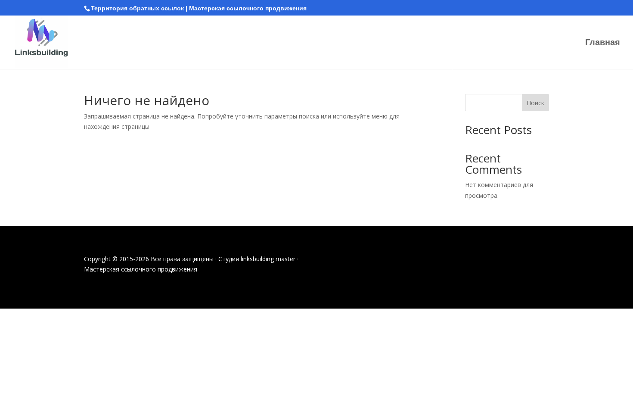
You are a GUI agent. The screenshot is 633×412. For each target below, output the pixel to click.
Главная (602, 43)
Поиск (535, 103)
